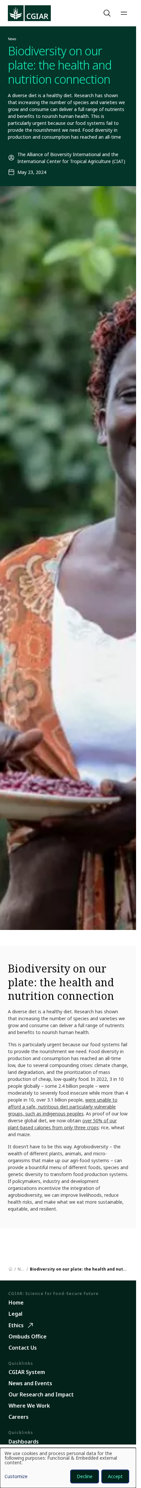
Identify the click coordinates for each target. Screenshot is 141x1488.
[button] (108, 13)
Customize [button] (16, 1476)
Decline (84, 1476)
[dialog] (68, 1468)
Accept (115, 1476)
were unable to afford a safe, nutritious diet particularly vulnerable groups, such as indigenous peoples (62, 1107)
